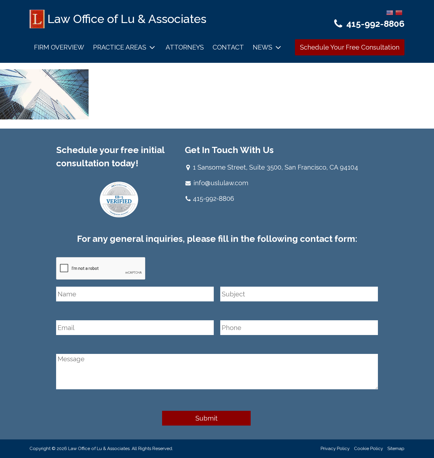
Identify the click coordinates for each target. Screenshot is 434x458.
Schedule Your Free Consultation (349, 47)
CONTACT (228, 47)
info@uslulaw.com (220, 183)
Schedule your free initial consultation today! (110, 156)
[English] (390, 12)
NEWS (262, 47)
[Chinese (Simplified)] (399, 12)
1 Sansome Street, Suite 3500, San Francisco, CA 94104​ (275, 167)
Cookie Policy (368, 448)
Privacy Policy (335, 448)
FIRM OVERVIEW (59, 47)
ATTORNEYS (185, 47)
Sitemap (395, 448)
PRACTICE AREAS (119, 47)
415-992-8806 (375, 24)
